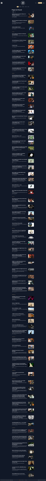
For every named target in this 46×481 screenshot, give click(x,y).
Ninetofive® (15, 17)
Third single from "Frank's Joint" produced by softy (18, 122)
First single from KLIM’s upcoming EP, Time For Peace (19, 160)
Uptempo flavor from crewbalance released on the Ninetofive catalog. (19, 219)
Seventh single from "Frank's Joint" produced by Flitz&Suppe (19, 93)
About (28, 6)
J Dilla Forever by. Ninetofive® (18, 313)
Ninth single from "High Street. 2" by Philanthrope (19, 249)
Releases (23, 6)
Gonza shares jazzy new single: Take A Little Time (19, 462)
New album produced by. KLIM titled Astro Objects (19, 199)
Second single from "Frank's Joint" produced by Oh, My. (19, 141)
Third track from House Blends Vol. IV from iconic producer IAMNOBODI (19, 430)
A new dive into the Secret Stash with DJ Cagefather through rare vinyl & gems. (18, 388)
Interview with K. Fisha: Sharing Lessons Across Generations (18, 456)
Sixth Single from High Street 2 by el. (19, 275)
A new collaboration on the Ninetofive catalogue (18, 174)
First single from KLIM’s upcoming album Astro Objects (19, 212)
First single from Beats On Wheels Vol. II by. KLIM (19, 34)
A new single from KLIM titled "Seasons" (18, 373)
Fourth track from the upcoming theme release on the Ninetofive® (18, 299)
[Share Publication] (37, 3)
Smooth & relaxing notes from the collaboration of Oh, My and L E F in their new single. (19, 403)
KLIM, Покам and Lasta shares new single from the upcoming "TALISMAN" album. (19, 262)
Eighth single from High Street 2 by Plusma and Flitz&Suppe (19, 255)
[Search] (35, 3)
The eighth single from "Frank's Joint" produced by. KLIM (19, 87)
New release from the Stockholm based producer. (18, 463)
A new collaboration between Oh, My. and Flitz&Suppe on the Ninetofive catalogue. (19, 168)
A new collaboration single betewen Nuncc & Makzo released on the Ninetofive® (19, 309)
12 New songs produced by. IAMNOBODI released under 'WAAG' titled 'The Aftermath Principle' (19, 333)
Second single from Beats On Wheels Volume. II (19, 21)
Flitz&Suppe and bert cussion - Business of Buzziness (18, 339)
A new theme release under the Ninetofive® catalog (18, 46)
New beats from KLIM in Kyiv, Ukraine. (17, 149)
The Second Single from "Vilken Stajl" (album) (17, 41)
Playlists (20, 6)
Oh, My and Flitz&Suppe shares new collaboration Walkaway (19, 166)
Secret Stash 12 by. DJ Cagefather (19, 230)
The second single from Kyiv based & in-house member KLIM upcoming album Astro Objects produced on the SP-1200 (19, 207)
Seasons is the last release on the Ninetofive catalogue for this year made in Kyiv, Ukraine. (19, 375)
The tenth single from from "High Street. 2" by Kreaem (18, 242)
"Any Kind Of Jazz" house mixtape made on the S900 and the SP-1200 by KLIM (19, 364)
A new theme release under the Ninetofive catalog (18, 52)
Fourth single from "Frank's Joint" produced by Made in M (19, 111)
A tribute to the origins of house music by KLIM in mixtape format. (19, 366)
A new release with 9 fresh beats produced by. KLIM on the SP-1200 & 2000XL (19, 16)
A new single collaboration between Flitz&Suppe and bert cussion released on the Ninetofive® (19, 341)
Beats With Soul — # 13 (16, 184)
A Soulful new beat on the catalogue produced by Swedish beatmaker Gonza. (19, 383)
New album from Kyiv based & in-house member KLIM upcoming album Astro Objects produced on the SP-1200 (19, 201)
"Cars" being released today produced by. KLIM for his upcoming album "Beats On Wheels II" (18, 23)
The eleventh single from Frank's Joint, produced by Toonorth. (18, 62)
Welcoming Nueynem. (16, 345)
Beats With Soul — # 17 (16, 135)
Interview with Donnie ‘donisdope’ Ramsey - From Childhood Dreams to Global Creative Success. (19, 288)
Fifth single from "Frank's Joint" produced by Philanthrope (18, 105)
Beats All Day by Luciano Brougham (19, 450)
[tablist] (14, 12)
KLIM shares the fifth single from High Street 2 (19, 281)
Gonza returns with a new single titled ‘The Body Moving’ (18, 381)
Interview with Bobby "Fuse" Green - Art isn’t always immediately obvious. (19, 357)
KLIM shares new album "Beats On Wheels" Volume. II (19, 14)
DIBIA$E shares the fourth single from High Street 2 (18, 297)
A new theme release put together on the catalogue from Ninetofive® (19, 237)
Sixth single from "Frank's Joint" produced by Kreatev (18, 99)
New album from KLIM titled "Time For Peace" (19, 117)
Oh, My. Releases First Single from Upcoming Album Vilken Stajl (19, 76)
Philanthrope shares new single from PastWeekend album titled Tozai (19, 179)
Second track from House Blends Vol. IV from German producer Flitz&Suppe (19, 443)
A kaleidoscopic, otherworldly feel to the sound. (18, 457)
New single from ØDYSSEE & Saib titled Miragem (18, 173)
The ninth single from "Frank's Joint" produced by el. (19, 82)
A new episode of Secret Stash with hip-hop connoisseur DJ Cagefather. (19, 437)
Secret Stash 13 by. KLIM (17, 223)
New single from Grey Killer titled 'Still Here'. (19, 191)
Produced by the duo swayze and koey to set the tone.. (19, 474)
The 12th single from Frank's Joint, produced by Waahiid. (19, 57)
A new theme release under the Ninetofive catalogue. (18, 155)
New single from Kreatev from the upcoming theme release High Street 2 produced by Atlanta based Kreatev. (19, 271)
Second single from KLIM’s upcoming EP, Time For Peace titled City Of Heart (19, 147)
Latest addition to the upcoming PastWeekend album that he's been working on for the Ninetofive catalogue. (19, 180)
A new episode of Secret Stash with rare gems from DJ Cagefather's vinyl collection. (18, 231)
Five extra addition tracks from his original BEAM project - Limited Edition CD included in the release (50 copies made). (19, 469)
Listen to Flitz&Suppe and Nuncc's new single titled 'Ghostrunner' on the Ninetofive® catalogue (19, 416)
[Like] (12, 18)
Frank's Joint (14, 45)
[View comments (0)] (17, 18)
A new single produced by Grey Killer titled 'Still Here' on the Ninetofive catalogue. (19, 193)
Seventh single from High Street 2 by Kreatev (19, 269)
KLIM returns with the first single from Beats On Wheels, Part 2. (19, 36)
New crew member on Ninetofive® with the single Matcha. (19, 346)
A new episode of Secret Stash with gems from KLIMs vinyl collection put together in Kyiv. (19, 224)
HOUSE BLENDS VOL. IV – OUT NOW (19, 422)
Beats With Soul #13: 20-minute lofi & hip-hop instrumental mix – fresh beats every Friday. (19, 186)
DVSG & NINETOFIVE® (16, 27)
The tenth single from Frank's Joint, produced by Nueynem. (19, 68)
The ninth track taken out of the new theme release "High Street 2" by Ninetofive (19, 250)
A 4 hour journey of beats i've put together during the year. (19, 451)
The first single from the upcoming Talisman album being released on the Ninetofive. (19, 264)
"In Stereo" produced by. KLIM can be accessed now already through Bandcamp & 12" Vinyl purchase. (19, 395)
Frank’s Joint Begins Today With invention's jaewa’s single (18, 154)
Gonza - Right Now (16, 303)
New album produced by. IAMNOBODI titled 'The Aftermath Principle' (19, 331)
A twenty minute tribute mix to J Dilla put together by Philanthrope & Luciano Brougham (18, 315)
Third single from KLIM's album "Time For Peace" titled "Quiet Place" (19, 130)
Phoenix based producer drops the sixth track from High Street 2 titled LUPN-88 (19, 276)
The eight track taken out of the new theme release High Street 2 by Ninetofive (19, 257)
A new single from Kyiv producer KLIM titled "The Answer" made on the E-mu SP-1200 (19, 410)
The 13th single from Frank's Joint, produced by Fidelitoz (19, 51)
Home (17, 6)
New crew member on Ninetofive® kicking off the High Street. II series (19, 320)
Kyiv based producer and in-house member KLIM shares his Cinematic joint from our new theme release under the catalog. (19, 283)
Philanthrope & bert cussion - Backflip (18, 351)
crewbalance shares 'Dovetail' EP (18, 217)
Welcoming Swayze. (16, 319)
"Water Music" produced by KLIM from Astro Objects (18, 213)
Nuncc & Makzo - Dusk (16, 308)
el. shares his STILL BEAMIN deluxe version (19, 467)
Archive (26, 6)
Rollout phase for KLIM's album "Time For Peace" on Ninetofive (18, 131)
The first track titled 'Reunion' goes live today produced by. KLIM (19, 161)
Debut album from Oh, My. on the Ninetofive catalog (18, 77)
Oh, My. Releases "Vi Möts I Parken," (19, 40)
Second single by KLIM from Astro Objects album (19, 206)
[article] (23, 16)
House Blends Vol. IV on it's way (18, 473)
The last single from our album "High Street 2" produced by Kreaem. (19, 244)
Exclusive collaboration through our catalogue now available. (19, 418)
